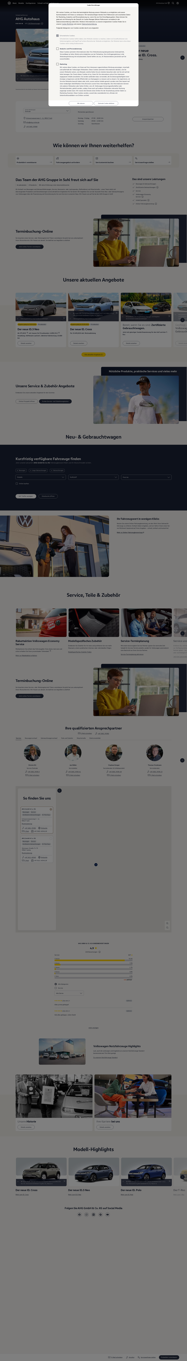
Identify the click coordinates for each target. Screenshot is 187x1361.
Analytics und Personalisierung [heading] (71, 49)
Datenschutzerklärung (89, 24)
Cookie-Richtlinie (67, 24)
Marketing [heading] (63, 64)
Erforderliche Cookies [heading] (67, 36)
